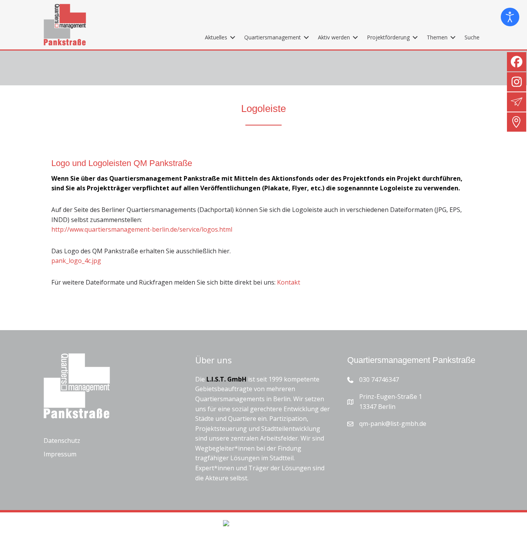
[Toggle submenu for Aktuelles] (232, 37)
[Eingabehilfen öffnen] (510, 17)
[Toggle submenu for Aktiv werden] (355, 37)
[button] (17, 517)
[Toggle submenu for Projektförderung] (415, 37)
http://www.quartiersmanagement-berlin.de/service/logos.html (141, 229)
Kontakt (288, 282)
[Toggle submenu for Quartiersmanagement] (306, 37)
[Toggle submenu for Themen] (453, 37)
